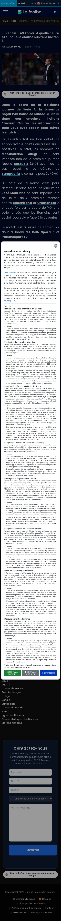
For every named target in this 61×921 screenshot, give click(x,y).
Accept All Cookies (12, 673)
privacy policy (9, 301)
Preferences (48, 673)
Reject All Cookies (30, 673)
